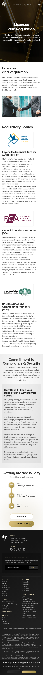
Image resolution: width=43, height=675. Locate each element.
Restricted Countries (13, 639)
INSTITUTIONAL (7, 611)
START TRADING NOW (19, 524)
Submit (33, 567)
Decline (14, 672)
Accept (29, 672)
